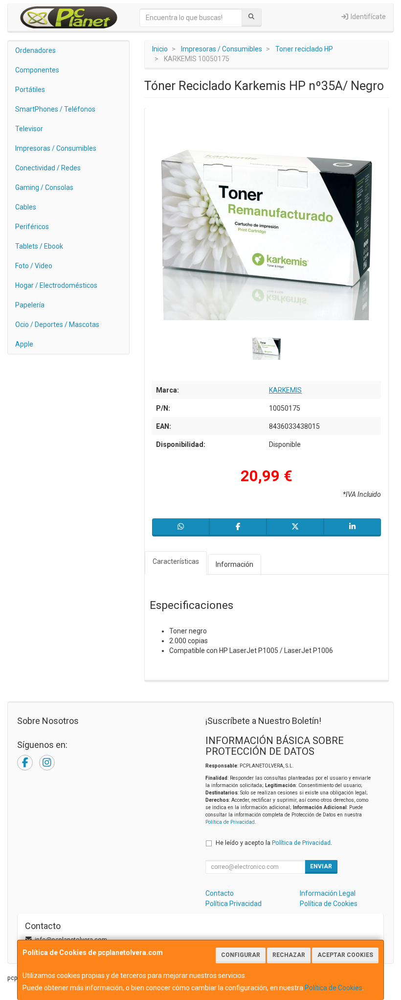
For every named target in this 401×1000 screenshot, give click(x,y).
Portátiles (30, 89)
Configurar (240, 955)
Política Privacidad (233, 903)
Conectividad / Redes (48, 168)
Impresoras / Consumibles (55, 148)
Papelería (30, 305)
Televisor (29, 129)
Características (176, 561)
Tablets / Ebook (39, 246)
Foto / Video (33, 266)
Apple (24, 344)
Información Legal (328, 893)
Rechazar (288, 955)
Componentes (37, 70)
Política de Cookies (333, 988)
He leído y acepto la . (274, 842)
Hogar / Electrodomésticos (56, 285)
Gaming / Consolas (44, 187)
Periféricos (32, 227)
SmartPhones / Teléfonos (55, 109)
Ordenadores (35, 50)
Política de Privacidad (230, 822)
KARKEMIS (285, 390)
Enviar (321, 866)
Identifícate (367, 17)
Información (234, 564)
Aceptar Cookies (345, 955)
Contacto (219, 893)
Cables (25, 207)
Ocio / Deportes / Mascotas (57, 324)
